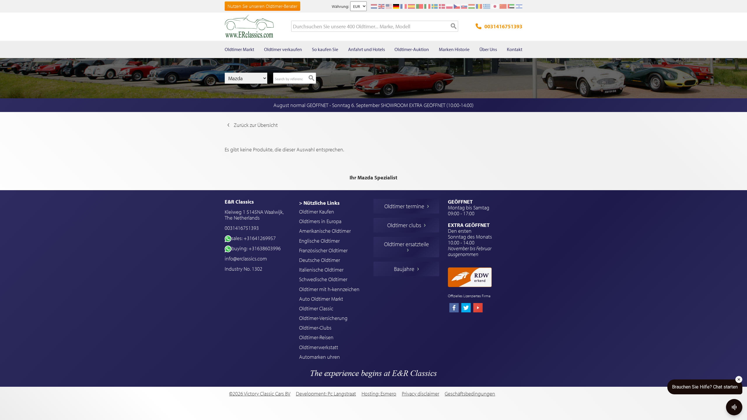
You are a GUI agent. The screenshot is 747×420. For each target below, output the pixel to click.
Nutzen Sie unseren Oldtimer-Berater (262, 6)
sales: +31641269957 (253, 238)
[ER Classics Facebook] (454, 308)
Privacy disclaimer (420, 394)
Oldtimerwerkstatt (318, 347)
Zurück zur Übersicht (256, 125)
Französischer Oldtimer (323, 250)
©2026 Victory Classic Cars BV (259, 393)
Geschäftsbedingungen (470, 394)
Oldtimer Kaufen (316, 211)
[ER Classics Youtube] (478, 308)
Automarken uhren (319, 357)
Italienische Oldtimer (321, 269)
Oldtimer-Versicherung (323, 318)
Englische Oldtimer (319, 240)
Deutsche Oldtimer (319, 260)
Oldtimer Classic (316, 308)
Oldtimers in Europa (320, 221)
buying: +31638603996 (256, 248)
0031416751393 (503, 26)
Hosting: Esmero (379, 393)
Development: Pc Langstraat (326, 393)
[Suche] (453, 26)
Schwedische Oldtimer (323, 279)
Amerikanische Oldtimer (325, 231)
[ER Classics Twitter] (466, 308)
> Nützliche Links (319, 203)
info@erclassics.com (246, 258)
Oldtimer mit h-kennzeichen (329, 289)
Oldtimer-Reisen (316, 337)
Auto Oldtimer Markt (321, 298)
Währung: (340, 6)
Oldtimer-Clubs (315, 327)
